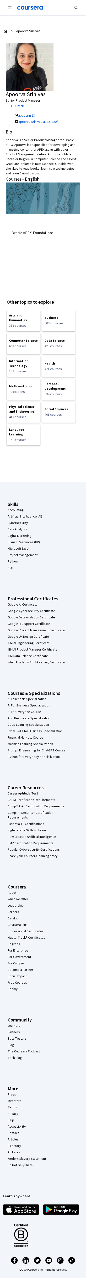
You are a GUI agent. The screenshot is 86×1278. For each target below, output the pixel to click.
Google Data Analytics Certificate (31, 617)
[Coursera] (30, 8)
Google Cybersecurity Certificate (31, 611)
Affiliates (14, 1152)
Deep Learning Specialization (28, 724)
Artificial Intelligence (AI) (25, 516)
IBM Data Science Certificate (28, 656)
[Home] (5, 31)
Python (13, 561)
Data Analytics (18, 529)
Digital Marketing (20, 535)
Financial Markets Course (25, 737)
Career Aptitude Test (23, 793)
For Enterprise (18, 950)
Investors (14, 1101)
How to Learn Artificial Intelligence (32, 836)
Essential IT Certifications (26, 824)
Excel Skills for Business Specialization (35, 731)
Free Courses (17, 982)
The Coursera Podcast (24, 1051)
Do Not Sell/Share (20, 1165)
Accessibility (17, 1126)
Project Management (23, 555)
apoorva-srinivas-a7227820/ (38, 121)
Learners (14, 1025)
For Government (19, 957)
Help (11, 1120)
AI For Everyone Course (24, 712)
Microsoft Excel (18, 548)
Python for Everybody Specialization (34, 757)
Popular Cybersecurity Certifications (34, 849)
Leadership (16, 905)
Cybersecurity (18, 523)
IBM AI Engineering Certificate (29, 643)
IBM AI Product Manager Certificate (32, 649)
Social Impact (17, 976)
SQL (10, 568)
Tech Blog (15, 1058)
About (12, 892)
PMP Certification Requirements (30, 843)
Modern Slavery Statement (27, 1158)
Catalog (13, 918)
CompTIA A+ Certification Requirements (36, 806)
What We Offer (18, 899)
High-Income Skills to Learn (27, 830)
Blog (11, 1045)
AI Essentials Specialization (27, 699)
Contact (13, 1133)
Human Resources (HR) (24, 542)
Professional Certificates (25, 931)
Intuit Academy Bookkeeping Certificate (36, 662)
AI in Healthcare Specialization (29, 718)
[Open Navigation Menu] (9, 8)
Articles (13, 1139)
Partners (14, 1032)
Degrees (14, 944)
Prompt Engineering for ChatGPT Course (36, 750)
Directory (14, 1146)
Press (12, 1094)
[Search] (76, 8)
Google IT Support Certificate (29, 624)
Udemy (13, 989)
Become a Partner (20, 969)
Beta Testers (17, 1038)
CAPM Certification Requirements (31, 800)
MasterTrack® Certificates (26, 937)
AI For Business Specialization (29, 705)
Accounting (16, 510)
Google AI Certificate (23, 604)
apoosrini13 (26, 115)
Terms (12, 1107)
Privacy (13, 1113)
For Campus (16, 963)
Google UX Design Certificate (28, 636)
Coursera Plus (17, 925)
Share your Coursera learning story (33, 856)
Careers (13, 912)
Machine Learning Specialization (30, 744)
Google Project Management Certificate (36, 630)
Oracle (20, 106)
